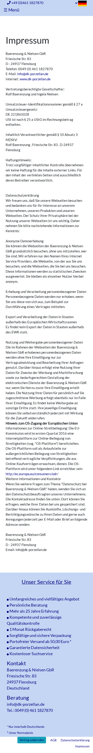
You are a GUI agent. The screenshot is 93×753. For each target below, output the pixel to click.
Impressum (82, 746)
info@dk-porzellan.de (32, 74)
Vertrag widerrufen (31, 740)
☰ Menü (11, 9)
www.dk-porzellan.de (35, 79)
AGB (53, 740)
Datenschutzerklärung (75, 740)
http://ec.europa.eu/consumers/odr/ (32, 474)
